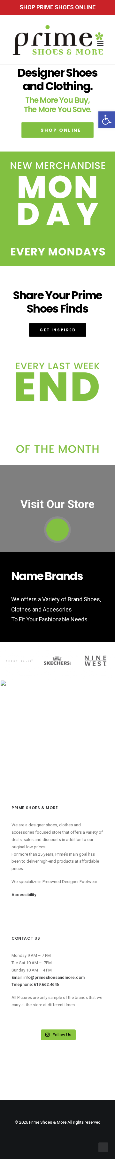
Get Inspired (58, 330)
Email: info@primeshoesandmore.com (48, 977)
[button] (106, 119)
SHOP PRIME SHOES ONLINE (57, 7)
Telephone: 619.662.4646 (35, 984)
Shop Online (61, 130)
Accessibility (24, 894)
